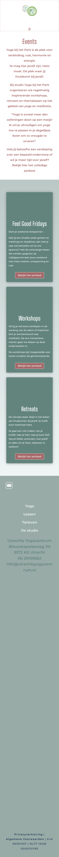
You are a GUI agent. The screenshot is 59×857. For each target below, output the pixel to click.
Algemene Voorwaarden (25, 839)
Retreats (29, 409)
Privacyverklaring (28, 834)
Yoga (29, 506)
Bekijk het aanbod (29, 275)
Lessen (29, 514)
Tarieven (29, 522)
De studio (29, 530)
